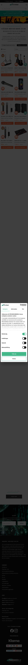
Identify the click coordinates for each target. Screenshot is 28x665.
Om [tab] (23, 309)
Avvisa (14, 358)
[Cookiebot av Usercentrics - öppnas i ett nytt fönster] (20, 305)
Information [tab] (14, 309)
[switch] (24, 338)
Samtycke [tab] (5, 309)
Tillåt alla (14, 354)
